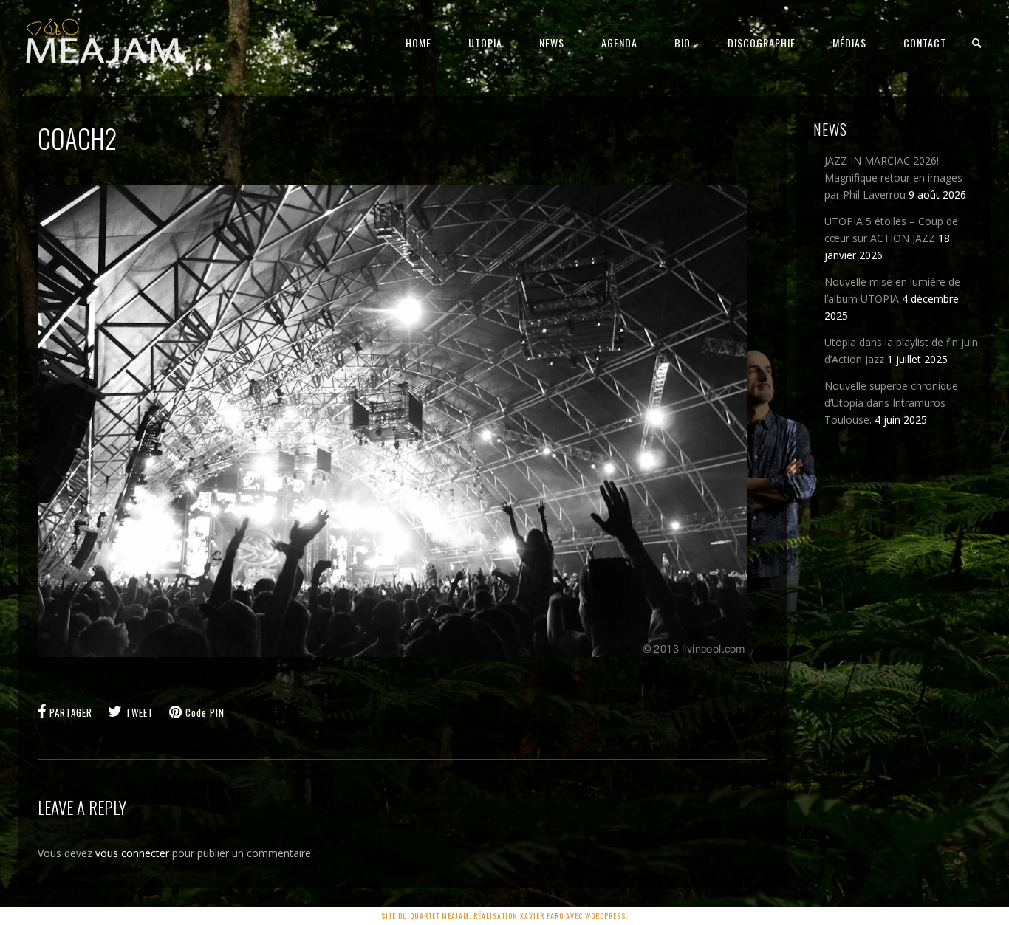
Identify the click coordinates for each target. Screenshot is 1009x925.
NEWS (551, 42)
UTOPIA (485, 42)
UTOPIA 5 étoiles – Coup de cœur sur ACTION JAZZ (891, 229)
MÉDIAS (849, 42)
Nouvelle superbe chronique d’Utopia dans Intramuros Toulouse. (891, 403)
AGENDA (619, 42)
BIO (682, 42)
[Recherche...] (978, 43)
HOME (418, 42)
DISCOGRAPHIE (762, 42)
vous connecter (132, 853)
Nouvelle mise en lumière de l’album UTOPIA (892, 290)
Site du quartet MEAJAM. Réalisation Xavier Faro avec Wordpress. (504, 915)
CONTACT (924, 42)
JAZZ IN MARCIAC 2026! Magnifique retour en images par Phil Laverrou (893, 178)
